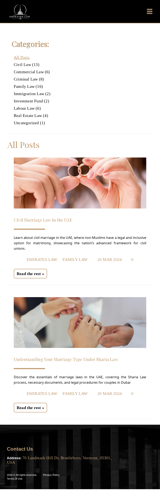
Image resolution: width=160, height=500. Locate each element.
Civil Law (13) (26, 64)
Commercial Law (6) (32, 71)
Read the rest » (30, 273)
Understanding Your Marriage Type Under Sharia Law (66, 359)
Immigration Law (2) (32, 93)
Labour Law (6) (27, 108)
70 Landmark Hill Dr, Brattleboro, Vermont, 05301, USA (59, 459)
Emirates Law (42, 259)
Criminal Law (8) (29, 79)
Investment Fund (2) (31, 101)
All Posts (22, 57)
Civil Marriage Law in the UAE (43, 220)
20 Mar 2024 (109, 259)
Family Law (75, 259)
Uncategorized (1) (29, 122)
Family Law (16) (28, 86)
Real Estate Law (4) (31, 115)
